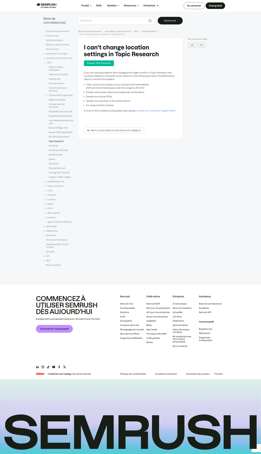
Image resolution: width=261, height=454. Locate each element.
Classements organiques (61, 95)
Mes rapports (53, 213)
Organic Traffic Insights (60, 177)
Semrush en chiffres (129, 334)
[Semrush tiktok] (48, 367)
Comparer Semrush (129, 325)
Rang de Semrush (57, 168)
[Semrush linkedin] (37, 367)
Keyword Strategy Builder (61, 132)
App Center (51, 226)
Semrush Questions (182, 308)
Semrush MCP (153, 304)
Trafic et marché (55, 186)
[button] (201, 45)
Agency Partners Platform (59, 222)
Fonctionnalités (127, 308)
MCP (48, 261)
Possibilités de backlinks (60, 116)
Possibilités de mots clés (60, 112)
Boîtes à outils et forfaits (57, 45)
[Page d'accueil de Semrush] (46, 5)
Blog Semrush (205, 329)
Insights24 (151, 321)
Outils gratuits (153, 338)
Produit (85, 5)
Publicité (51, 195)
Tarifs (99, 5)
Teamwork (51, 235)
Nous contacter (53, 265)
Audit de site (55, 79)
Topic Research (56, 141)
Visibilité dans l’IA (55, 182)
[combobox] (112, 20)
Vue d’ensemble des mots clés (61, 121)
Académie (204, 308)
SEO (49, 63)
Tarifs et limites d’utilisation (56, 68)
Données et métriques (56, 240)
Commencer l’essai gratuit (54, 329)
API (47, 256)
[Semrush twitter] (64, 367)
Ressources (130, 5)
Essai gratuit (215, 5)
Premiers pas (52, 36)
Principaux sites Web (156, 334)
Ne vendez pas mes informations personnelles (182, 339)
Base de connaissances (89, 31)
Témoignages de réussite (132, 330)
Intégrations (52, 231)
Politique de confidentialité (133, 374)
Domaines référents (58, 150)
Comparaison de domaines (57, 105)
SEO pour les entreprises (158, 308)
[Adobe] (40, 374)
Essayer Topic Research (99, 63)
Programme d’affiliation (131, 338)
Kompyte (50, 252)
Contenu (51, 199)
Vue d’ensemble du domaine (58, 89)
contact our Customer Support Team (156, 110)
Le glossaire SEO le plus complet (57, 245)
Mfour (149, 325)
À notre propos (180, 304)
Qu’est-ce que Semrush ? (58, 31)
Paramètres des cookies (198, 374)
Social (50, 204)
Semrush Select (180, 325)
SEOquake (54, 164)
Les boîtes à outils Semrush (59, 58)
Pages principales (57, 100)
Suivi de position (56, 83)
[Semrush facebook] (59, 367)
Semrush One (52, 49)
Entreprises (149, 5)
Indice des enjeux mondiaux (181, 331)
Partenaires (178, 321)
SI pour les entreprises (157, 317)
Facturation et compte (56, 54)
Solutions (112, 5)
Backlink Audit (56, 155)
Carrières (177, 317)
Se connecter (194, 5)
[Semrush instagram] (43, 367)
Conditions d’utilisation (166, 374)
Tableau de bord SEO (59, 74)
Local (50, 191)
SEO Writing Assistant (59, 137)
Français (218, 374)
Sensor (52, 159)
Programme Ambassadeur (206, 339)
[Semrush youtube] (53, 367)
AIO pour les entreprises (158, 312)
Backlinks (53, 146)
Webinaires (204, 333)
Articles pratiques (54, 40)
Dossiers (51, 217)
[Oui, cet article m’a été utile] (192, 45)
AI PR (49, 208)
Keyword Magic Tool (58, 128)
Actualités (178, 312)
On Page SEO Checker (59, 173)
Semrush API (205, 312)
